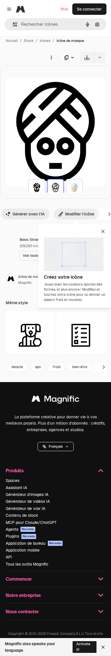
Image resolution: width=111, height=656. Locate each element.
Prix (64, 9)
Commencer (19, 579)
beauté (17, 367)
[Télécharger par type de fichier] (69, 57)
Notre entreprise (23, 595)
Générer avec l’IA (29, 214)
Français (56, 446)
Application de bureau (33, 543)
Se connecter (89, 9)
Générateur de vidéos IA (28, 501)
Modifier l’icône (79, 214)
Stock (29, 41)
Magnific (25, 282)
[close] (102, 232)
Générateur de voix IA (25, 508)
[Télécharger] (87, 57)
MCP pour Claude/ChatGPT (31, 522)
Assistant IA (16, 487)
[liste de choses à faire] (81, 335)
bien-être (79, 367)
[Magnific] (55, 400)
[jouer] (30, 335)
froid (56, 367)
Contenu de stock (22, 515)
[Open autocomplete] (12, 24)
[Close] (103, 647)
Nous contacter (22, 611)
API (9, 557)
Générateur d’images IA (27, 494)
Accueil (12, 41)
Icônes (45, 41)
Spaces (12, 480)
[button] (56, 446)
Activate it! (83, 647)
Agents (20, 529)
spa (38, 367)
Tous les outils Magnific (27, 564)
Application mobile (23, 550)
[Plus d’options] (51, 57)
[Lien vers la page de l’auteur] (11, 280)
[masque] (36, 187)
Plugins (20, 536)
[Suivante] (103, 367)
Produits (15, 470)
